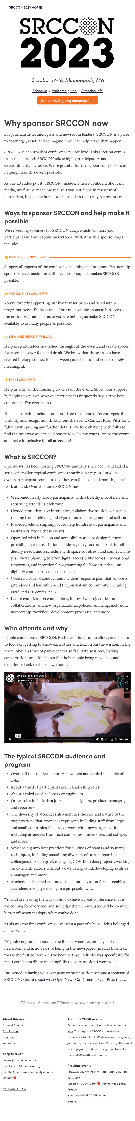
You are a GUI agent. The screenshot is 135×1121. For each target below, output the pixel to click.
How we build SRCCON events (87, 1095)
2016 (125, 1072)
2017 (118, 1072)
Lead (122, 1083)
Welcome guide (64, 90)
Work (114, 1083)
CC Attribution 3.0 (14, 1089)
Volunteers (9, 1043)
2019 (105, 1072)
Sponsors (8, 1037)
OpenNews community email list (33, 1072)
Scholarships (11, 1031)
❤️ (99, 1083)
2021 (90, 1072)
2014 (77, 1078)
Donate (7, 1078)
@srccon (17, 1060)
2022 (83, 1072)
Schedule (39, 90)
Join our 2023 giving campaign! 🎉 (67, 100)
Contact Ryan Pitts (104, 420)
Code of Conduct (14, 1025)
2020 (97, 1072)
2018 (112, 1072)
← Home (23, 7)
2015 (70, 1078)
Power (106, 1083)
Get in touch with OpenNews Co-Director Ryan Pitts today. (74, 979)
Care (92, 1083)
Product (73, 1089)
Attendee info (92, 90)
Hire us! (72, 1101)
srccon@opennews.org (25, 1066)
